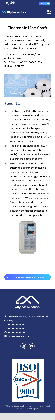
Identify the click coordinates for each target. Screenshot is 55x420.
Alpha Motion (26, 406)
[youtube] (12, 3)
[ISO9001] (28, 380)
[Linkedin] (7, 3)
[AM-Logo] (14, 12)
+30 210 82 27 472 (16, 328)
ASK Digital (33, 408)
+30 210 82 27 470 (16, 324)
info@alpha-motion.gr (19, 336)
